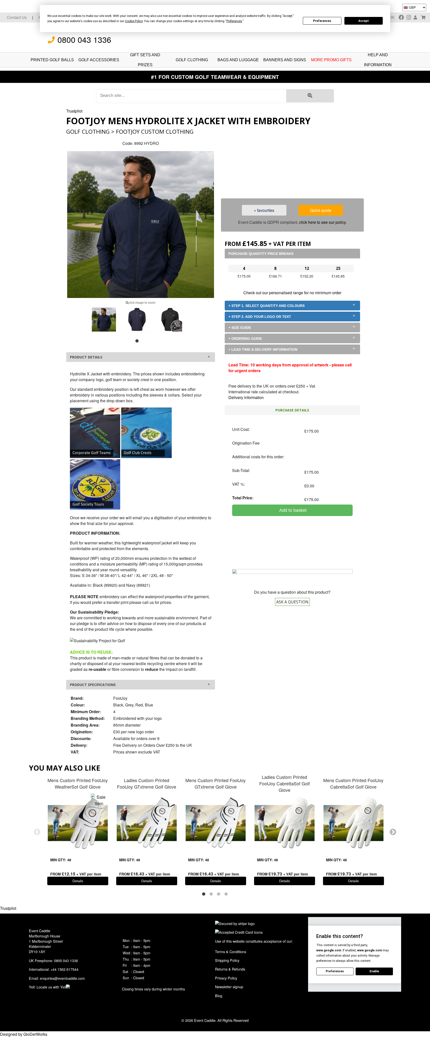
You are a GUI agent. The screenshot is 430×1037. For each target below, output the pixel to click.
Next (393, 832)
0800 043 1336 (84, 39)
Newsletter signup (229, 986)
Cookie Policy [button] (134, 21)
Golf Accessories (98, 60)
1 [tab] (136, 341)
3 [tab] (218, 894)
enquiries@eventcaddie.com (62, 978)
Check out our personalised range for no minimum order (292, 292)
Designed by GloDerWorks (23, 1034)
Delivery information (246, 397)
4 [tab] (226, 894)
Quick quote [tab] (320, 210)
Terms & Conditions (230, 951)
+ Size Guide (239, 328)
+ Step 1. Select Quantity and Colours (266, 306)
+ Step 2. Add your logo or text (259, 317)
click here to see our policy (322, 222)
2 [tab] (211, 894)
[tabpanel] (104, 319)
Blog (218, 995)
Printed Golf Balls (52, 60)
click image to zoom (142, 302)
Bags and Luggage (238, 60)
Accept (363, 21)
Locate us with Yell (51, 986)
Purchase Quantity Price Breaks (260, 254)
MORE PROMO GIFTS (331, 60)
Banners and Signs (284, 60)
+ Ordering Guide (245, 339)
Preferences (322, 21)
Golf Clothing (192, 60)
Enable (374, 971)
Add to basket (292, 510)
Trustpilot (74, 111)
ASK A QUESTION (292, 602)
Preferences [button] (234, 21)
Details (77, 881)
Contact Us (17, 17)
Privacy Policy (226, 977)
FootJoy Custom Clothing (155, 131)
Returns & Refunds (230, 969)
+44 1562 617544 (64, 969)
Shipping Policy (227, 960)
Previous (37, 832)
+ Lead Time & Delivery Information (262, 349)
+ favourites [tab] (264, 210)
